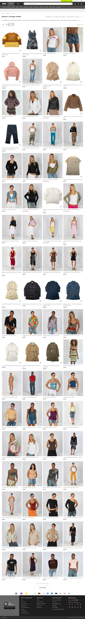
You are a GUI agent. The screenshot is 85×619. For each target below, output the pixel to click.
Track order (23, 601)
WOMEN (11, 3)
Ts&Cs (77, 617)
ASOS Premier (23, 605)
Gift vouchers (54, 601)
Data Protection (24, 611)
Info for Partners (55, 607)
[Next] (82, 17)
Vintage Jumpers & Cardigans (73, 16)
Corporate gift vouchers (56, 603)
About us (38, 600)
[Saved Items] (78, 4)
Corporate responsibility (41, 603)
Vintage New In (49, 16)
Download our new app (67, 0)
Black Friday (54, 605)
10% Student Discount (25, 607)
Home (3, 13)
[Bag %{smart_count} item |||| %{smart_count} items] (81, 4)
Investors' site (39, 605)
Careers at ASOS (40, 601)
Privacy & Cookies (72, 617)
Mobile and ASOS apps (56, 600)
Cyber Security (39, 607)
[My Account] (75, 4)
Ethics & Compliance (25, 613)
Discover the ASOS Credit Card (58, 609)
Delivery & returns (24, 603)
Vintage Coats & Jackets (59, 16)
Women (7, 13)
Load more (42, 587)
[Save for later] (20, 50)
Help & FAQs (76, 0)
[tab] (4, 7)
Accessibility (81, 617)
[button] (69, 604)
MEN (18, 3)
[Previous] (44, 17)
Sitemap (22, 609)
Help (22, 600)
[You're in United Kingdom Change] (81, 1)
